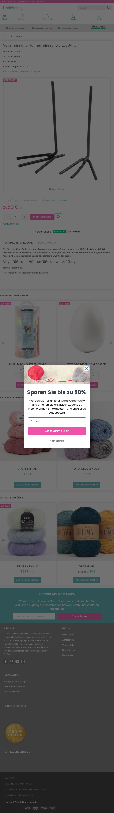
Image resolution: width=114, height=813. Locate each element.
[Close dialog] (86, 368)
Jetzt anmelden (57, 431)
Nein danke (57, 441)
